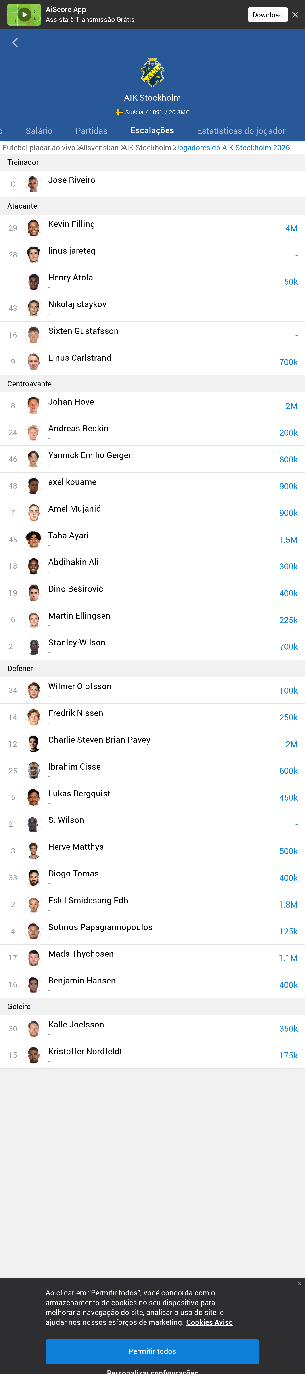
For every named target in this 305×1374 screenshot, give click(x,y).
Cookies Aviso (209, 1322)
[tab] (39, 130)
